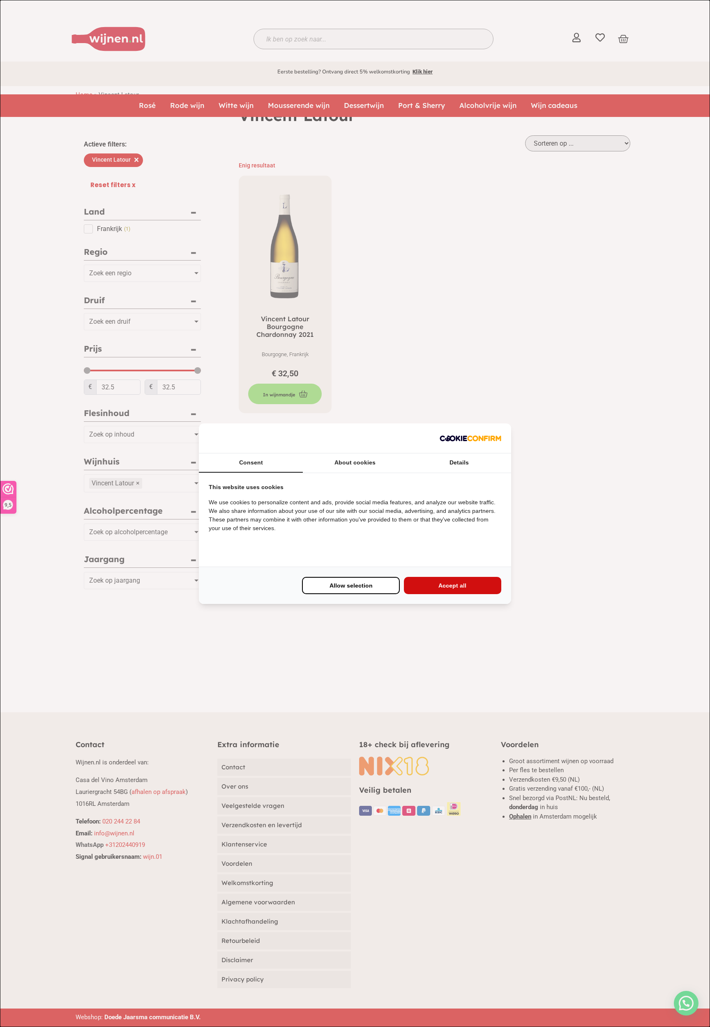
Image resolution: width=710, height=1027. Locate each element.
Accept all (452, 585)
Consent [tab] (251, 462)
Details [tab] (459, 462)
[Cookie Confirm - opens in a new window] (470, 438)
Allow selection (351, 585)
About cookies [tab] (355, 462)
